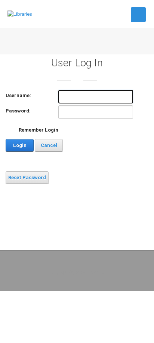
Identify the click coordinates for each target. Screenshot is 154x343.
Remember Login (38, 130)
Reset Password (27, 177)
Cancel (49, 145)
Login (20, 145)
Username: (18, 95)
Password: (18, 111)
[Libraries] (19, 13)
